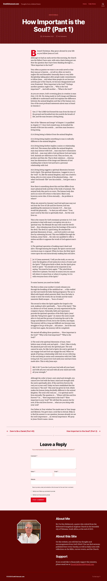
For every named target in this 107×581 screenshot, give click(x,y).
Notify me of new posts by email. (41, 495)
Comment (34, 456)
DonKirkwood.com (11, 4)
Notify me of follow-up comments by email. (44, 491)
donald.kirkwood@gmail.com (82, 564)
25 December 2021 (48, 36)
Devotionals (53, 15)
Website (33, 479)
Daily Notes (92, 4)
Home (85, 4)
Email (56, 471)
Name (33, 471)
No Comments (62, 36)
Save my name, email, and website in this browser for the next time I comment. (53, 487)
